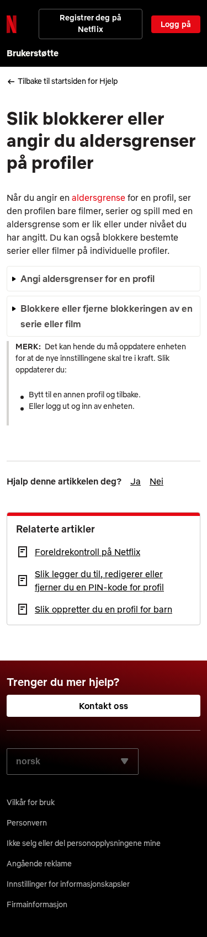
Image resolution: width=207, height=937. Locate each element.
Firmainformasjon (37, 904)
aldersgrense (98, 197)
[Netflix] (12, 24)
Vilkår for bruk (31, 802)
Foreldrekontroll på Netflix (87, 551)
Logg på (176, 24)
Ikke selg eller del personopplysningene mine (84, 843)
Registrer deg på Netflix (90, 23)
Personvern (27, 823)
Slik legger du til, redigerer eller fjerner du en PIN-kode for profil (99, 580)
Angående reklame (39, 864)
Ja (135, 481)
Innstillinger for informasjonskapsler (68, 884)
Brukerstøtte (33, 52)
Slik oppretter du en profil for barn (103, 609)
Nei (156, 481)
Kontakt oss (103, 705)
